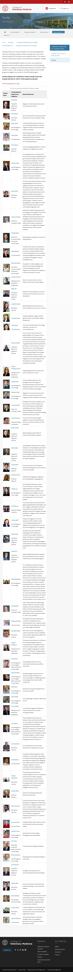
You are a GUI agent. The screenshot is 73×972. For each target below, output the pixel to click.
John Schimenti (15, 744)
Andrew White (15, 907)
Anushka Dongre (15, 304)
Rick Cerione (14, 145)
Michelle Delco (15, 251)
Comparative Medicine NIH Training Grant (58, 48)
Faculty (53, 60)
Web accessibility (42, 951)
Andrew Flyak (14, 381)
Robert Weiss (14, 883)
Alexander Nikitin (15, 631)
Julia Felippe (14, 325)
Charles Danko (15, 233)
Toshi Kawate (14, 464)
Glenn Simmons (15, 806)
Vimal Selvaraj (15, 759)
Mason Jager (14, 448)
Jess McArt (14, 551)
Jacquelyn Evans (15, 318)
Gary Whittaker (15, 895)
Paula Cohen (14, 191)
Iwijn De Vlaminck (16, 277)
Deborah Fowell (15, 392)
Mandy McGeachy (16, 579)
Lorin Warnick (15, 864)
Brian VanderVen (15, 855)
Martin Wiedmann (16, 918)
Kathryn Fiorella (15, 343)
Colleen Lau (14, 489)
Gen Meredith (15, 606)
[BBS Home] (5, 32)
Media (56, 946)
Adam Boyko (14, 113)
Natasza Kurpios (15, 475)
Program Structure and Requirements (58, 54)
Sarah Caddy (14, 123)
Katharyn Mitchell (16, 621)
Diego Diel (14, 288)
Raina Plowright (15, 672)
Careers (57, 955)
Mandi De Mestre (15, 263)
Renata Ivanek (15, 427)
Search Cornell (65, 2)
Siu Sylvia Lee (14, 506)
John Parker (14, 659)
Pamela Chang (15, 163)
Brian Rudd (14, 687)
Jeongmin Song (15, 831)
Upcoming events (60, 949)
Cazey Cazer (14, 135)
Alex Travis (14, 841)
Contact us (58, 952)
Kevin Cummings (15, 217)
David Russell (14, 696)
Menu (69, 2)
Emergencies (52, 8)
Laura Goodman (15, 405)
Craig (14, 100)
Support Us (66, 8)
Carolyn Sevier (15, 791)
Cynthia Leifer (15, 520)
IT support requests (43, 954)
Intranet (39, 957)
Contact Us (7, 950)
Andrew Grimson (15, 418)
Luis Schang (14, 723)
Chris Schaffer (15, 706)
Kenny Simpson (15, 822)
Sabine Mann (14, 534)
